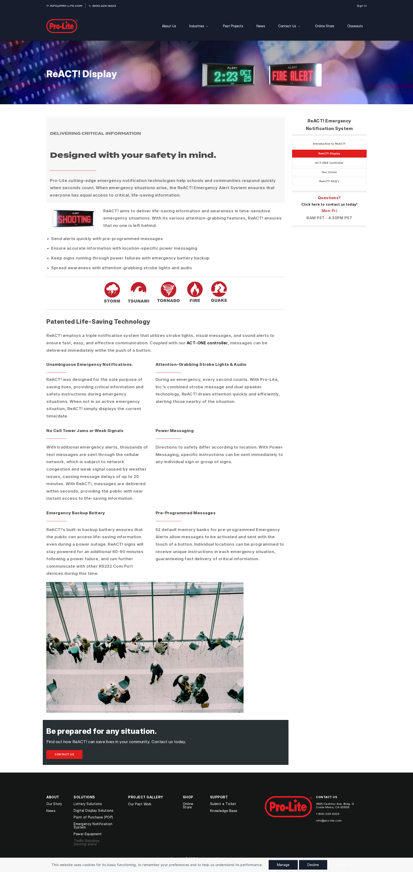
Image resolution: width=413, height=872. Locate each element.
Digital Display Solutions (94, 810)
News (50, 811)
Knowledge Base (223, 811)
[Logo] (61, 26)
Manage (283, 865)
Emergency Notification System (93, 825)
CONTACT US (326, 797)
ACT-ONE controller (207, 342)
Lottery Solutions (88, 804)
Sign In (362, 5)
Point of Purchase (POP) (93, 817)
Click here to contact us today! (329, 204)
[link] (73, 210)
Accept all (345, 865)
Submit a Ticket (223, 804)
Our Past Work (140, 804)
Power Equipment (88, 834)
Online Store (188, 805)
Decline (313, 865)
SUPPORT (219, 797)
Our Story (54, 804)
